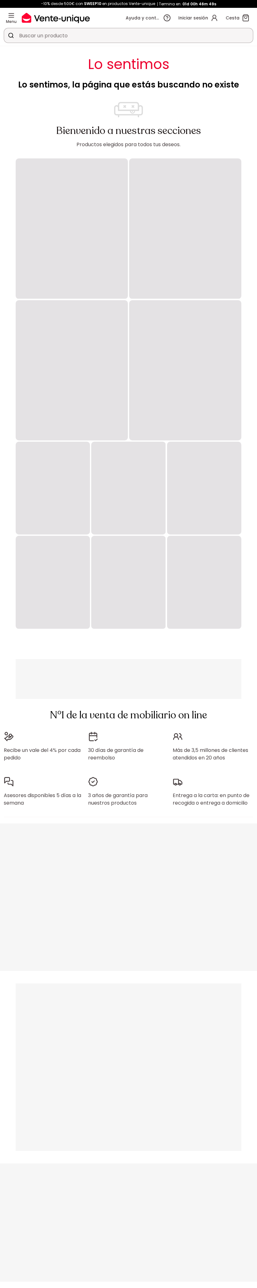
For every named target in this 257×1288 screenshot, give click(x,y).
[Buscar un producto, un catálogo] (11, 35)
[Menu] (11, 15)
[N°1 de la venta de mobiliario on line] (55, 18)
